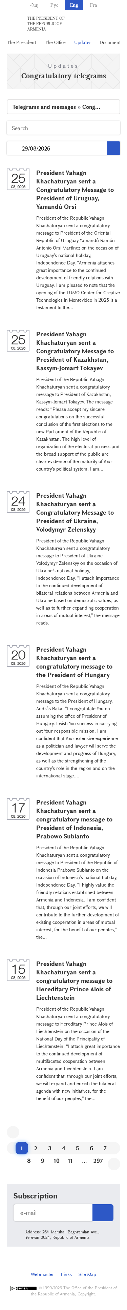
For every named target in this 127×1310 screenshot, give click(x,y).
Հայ (34, 5)
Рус (54, 5)
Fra (93, 5)
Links (66, 1274)
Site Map (87, 1274)
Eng (74, 5)
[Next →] (114, 1164)
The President (21, 42)
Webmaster (42, 1274)
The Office (55, 42)
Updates (82, 42)
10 (57, 1160)
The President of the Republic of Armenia (46, 23)
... (14, 148)
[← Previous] (13, 1132)
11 (70, 1160)
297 (98, 1160)
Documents (111, 42)
